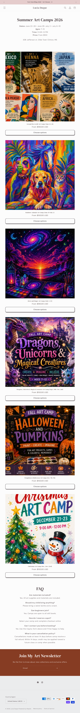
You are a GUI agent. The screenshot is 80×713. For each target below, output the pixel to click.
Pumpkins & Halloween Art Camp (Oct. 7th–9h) (40, 478)
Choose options (40, 133)
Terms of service (49, 708)
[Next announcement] (76, 2)
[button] (4, 7)
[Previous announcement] (4, 2)
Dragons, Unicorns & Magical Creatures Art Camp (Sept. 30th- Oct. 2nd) (40, 389)
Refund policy (37, 708)
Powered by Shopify (25, 709)
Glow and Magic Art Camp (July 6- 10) (40, 301)
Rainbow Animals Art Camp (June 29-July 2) (40, 213)
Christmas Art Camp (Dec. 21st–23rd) (40, 566)
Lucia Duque (14, 709)
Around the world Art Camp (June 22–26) (40, 124)
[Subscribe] (57, 668)
